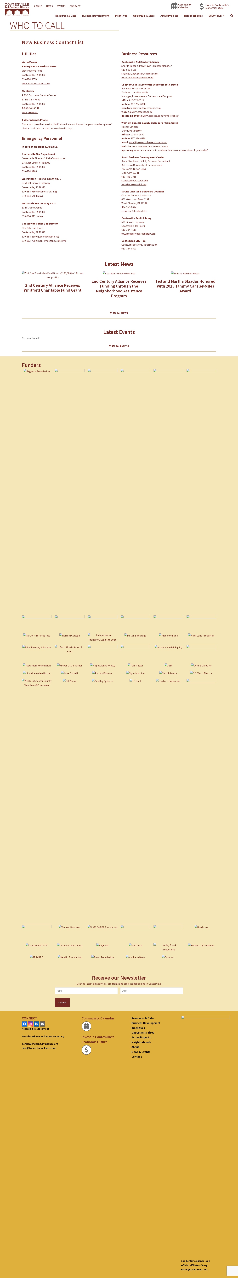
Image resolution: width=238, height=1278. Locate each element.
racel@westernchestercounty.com (148, 142)
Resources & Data (142, 1018)
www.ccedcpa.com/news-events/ (161, 115)
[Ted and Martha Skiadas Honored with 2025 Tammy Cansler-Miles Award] (185, 273)
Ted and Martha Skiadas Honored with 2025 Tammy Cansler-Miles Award (185, 286)
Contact (136, 1056)
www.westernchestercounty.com (150, 146)
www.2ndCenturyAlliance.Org (137, 77)
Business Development (145, 1023)
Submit (62, 1002)
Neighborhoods (141, 1042)
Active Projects (141, 1037)
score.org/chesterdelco (134, 211)
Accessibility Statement (35, 1028)
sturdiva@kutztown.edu (134, 180)
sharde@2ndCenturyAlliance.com (139, 73)
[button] (231, 16)
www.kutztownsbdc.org (134, 184)
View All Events (119, 345)
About (135, 1047)
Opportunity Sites (142, 1032)
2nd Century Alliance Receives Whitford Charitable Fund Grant (52, 288)
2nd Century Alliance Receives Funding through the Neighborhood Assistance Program (119, 288)
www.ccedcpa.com (142, 111)
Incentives (138, 1028)
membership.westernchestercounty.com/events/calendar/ (175, 150)
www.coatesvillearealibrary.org (138, 233)
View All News (119, 313)
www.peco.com (30, 112)
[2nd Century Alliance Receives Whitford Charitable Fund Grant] (52, 275)
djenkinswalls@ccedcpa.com (145, 108)
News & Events (140, 1052)
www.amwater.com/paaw (36, 83)
